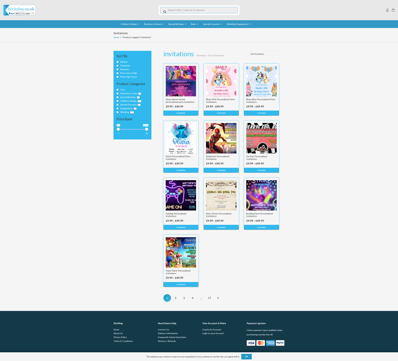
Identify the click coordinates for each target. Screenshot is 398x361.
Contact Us (163, 329)
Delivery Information (168, 333)
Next (218, 298)
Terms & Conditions (123, 341)
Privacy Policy (120, 337)
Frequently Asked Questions (172, 337)
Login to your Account (213, 333)
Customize (180, 113)
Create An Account (211, 329)
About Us (118, 333)
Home (116, 37)
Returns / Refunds (167, 341)
